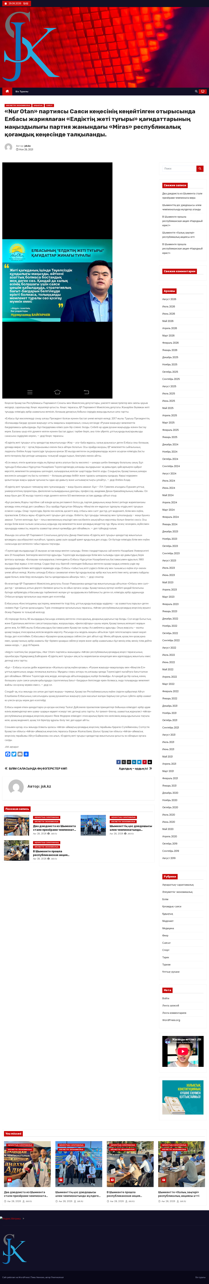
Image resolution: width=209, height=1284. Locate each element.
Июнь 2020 (168, 822)
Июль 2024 (168, 480)
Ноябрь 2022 (169, 626)
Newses (40, 1277)
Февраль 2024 (170, 517)
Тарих (165, 957)
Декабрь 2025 (170, 357)
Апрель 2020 (169, 836)
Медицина (168, 928)
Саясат (49, 105)
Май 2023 (167, 582)
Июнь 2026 (168, 313)
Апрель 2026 (169, 328)
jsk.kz (27, 146)
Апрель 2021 (169, 764)
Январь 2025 (169, 437)
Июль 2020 (168, 814)
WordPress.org (171, 1020)
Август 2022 (169, 647)
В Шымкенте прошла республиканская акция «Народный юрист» (50, 855)
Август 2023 (169, 560)
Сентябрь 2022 (171, 640)
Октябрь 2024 (170, 459)
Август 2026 (169, 299)
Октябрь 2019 (169, 843)
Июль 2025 (168, 393)
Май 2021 (167, 756)
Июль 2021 (168, 742)
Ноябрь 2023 (169, 539)
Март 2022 (168, 684)
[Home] (7, 91)
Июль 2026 (168, 306)
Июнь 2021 (168, 749)
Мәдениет (168, 921)
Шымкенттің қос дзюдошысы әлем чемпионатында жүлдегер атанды (131, 829)
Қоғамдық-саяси (171, 906)
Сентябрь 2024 (171, 466)
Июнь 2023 (168, 575)
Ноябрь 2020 (169, 800)
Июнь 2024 (168, 488)
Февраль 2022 (170, 691)
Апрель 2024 (169, 502)
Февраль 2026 (170, 343)
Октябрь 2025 (170, 372)
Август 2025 (169, 386)
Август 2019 (168, 858)
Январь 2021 (169, 785)
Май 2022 (167, 669)
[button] (196, 91)
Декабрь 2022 (170, 618)
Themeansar (57, 1277)
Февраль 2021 (170, 778)
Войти (165, 998)
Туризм (166, 964)
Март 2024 (168, 510)
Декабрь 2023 (170, 531)
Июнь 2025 (168, 401)
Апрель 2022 (169, 677)
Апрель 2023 (169, 589)
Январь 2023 (169, 611)
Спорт (165, 950)
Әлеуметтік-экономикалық (18, 105)
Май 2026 (168, 321)
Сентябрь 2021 (170, 727)
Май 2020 (168, 829)
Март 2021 (168, 771)
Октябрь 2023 (170, 546)
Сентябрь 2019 (170, 851)
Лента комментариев (174, 1013)
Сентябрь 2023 (171, 553)
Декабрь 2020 (170, 793)
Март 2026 (168, 335)
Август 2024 (169, 473)
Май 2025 (168, 408)
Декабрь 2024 (170, 444)
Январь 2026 (169, 350)
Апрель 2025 (169, 415)
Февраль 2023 (170, 604)
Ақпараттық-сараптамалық (47, 817)
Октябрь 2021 (169, 720)
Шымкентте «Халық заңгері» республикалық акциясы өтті (178, 1194)
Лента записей (170, 1005)
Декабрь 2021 (169, 706)
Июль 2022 (168, 655)
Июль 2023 (168, 568)
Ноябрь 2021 (169, 713)
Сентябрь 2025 (171, 379)
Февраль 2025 (170, 430)
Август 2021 (168, 735)
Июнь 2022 (168, 662)
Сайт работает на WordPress (16, 1277)
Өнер (165, 935)
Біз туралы (22, 91)
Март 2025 (168, 422)
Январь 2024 (169, 524)
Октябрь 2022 (170, 633)
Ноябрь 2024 (169, 451)
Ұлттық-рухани (170, 972)
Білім (165, 899)
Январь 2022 (169, 698)
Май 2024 (168, 495)
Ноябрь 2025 (169, 364)
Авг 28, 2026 (40, 833)
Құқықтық (38, 105)
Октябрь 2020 (170, 807)
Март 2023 (168, 597)
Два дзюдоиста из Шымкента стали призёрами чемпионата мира (54, 829)
